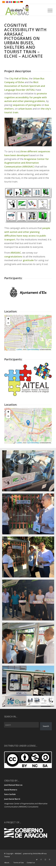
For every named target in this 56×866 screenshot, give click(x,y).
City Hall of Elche (18, 78)
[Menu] (48, 10)
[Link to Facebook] (41, 859)
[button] (28, 330)
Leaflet (19, 349)
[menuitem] (7, 862)
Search (46, 726)
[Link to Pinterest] (50, 859)
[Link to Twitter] (37, 859)
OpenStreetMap (33, 349)
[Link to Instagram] (45, 859)
